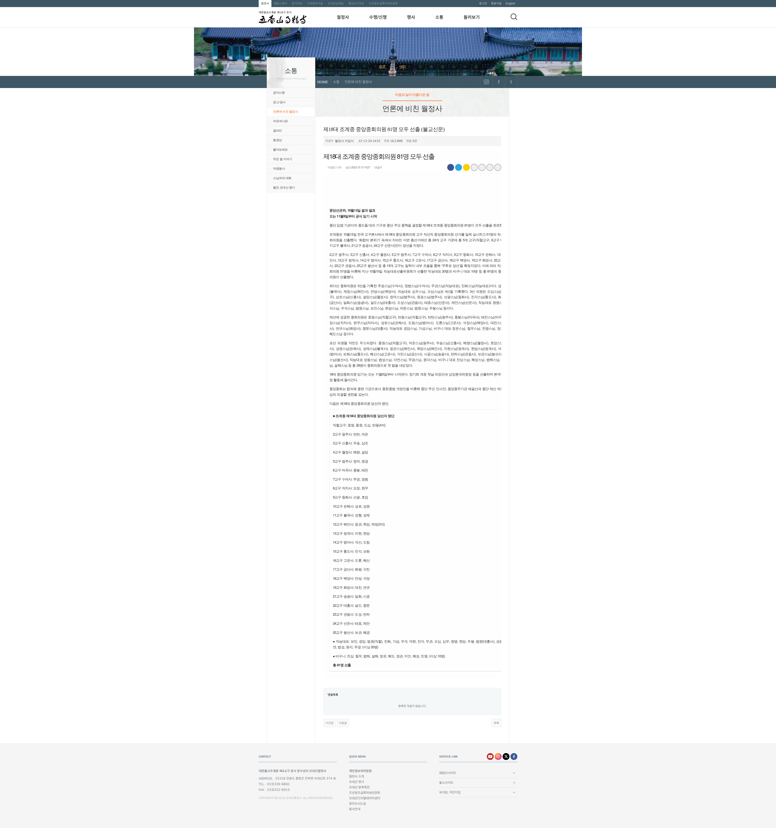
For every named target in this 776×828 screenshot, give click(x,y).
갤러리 (277, 130)
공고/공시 (279, 102)
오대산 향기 (356, 782)
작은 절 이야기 (282, 159)
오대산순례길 (336, 3)
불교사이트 (446, 783)
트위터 (511, 82)
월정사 (265, 3)
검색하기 (513, 16)
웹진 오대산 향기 (284, 187)
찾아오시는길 (357, 804)
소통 (439, 17)
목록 (496, 723)
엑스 (506, 756)
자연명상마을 (315, 3)
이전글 (329, 723)
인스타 (498, 756)
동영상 (277, 140)
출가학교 (297, 3)
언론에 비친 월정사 (285, 111)
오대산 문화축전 (359, 787)
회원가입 (496, 3)
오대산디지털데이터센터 (364, 798)
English (510, 3)
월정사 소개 (356, 776)
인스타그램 (486, 82)
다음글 (343, 723)
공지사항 (279, 92)
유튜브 (490, 756)
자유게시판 (280, 121)
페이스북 (498, 82)
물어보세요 (280, 149)
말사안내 (354, 809)
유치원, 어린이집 (450, 792)
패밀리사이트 (447, 773)
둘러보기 (472, 17)
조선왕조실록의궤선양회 (383, 3)
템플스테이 (280, 3)
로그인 (483, 3)
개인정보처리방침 (360, 771)
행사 (411, 17)
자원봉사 (279, 168)
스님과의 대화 (282, 178)
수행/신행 (378, 17)
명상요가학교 (356, 3)
